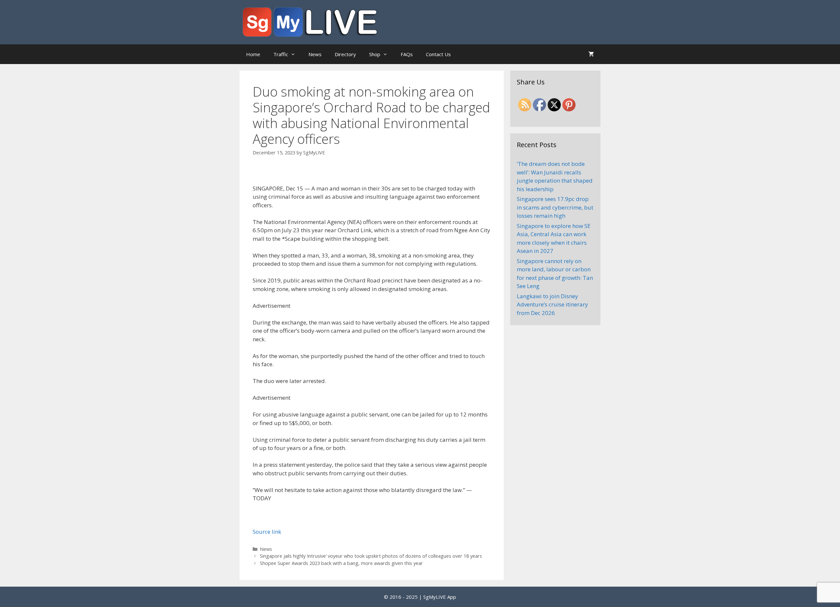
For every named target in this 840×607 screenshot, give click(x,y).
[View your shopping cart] (591, 54)
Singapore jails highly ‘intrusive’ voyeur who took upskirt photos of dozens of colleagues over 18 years (371, 556)
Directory (345, 54)
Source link (267, 531)
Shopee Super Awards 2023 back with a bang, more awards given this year (341, 563)
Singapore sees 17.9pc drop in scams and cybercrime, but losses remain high (555, 207)
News (315, 54)
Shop (374, 54)
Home (253, 54)
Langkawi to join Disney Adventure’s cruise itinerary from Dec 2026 (552, 304)
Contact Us (438, 54)
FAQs (407, 54)
